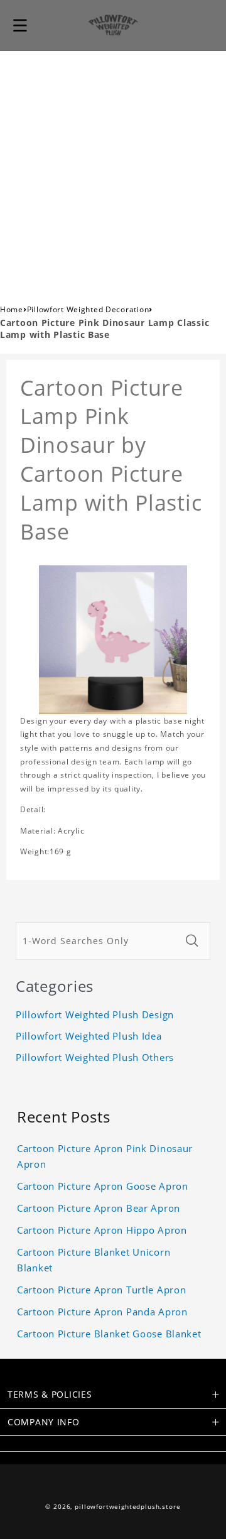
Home (11, 309)
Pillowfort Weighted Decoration (88, 309)
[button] (20, 25)
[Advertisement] (113, 170)
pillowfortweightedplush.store (127, 1507)
